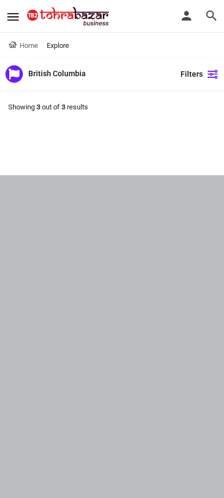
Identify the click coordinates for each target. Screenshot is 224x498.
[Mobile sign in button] (186, 16)
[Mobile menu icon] (13, 16)
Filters (192, 74)
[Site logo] (69, 16)
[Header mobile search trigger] (211, 16)
